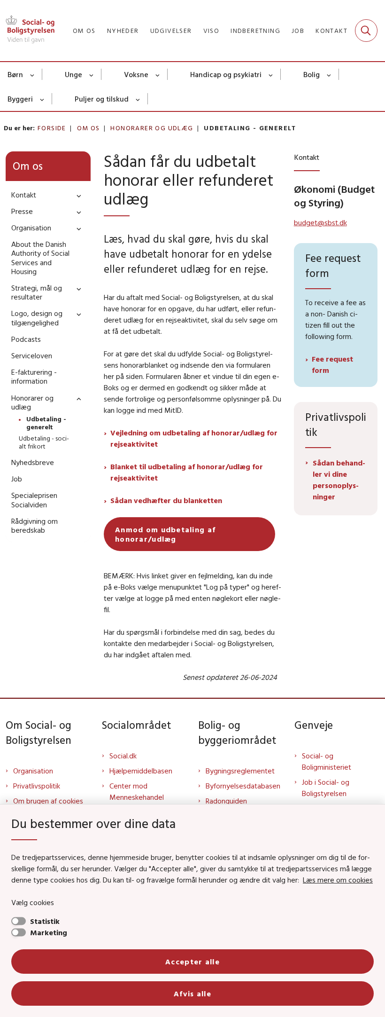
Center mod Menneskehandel (136, 791)
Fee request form (332, 364)
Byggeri (20, 98)
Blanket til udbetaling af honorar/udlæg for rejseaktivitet (186, 472)
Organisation (33, 770)
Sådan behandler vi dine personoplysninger (339, 479)
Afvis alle (192, 993)
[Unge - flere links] (91, 74)
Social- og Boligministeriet (326, 761)
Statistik (45, 921)
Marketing (48, 932)
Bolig (311, 74)
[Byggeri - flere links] (42, 98)
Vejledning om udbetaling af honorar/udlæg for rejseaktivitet (193, 438)
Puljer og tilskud (102, 98)
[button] (76, 195)
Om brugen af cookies (48, 800)
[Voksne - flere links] (158, 74)
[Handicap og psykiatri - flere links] (271, 74)
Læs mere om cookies (338, 879)
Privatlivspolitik (36, 785)
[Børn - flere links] (32, 74)
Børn (15, 74)
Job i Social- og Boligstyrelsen (325, 787)
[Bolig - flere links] (329, 74)
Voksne (136, 74)
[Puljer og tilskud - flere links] (138, 98)
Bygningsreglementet (240, 770)
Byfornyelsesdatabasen (243, 785)
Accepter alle (192, 961)
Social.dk (123, 755)
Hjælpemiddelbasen (140, 770)
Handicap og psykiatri (226, 74)
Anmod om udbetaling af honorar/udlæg (165, 534)
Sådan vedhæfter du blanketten (166, 500)
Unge (73, 74)
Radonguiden (226, 800)
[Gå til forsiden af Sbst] (27, 30)
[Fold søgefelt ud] (366, 30)
